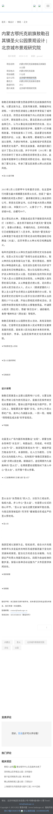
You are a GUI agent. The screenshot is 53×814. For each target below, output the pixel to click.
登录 (20, 733)
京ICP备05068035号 (12, 811)
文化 (6, 648)
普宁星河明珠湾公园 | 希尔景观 (17, 777)
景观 (19, 22)
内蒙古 (7, 642)
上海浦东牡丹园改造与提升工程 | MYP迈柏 (22, 787)
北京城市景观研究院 (27, 78)
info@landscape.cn (26, 804)
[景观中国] (11, 6)
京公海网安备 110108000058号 (36, 811)
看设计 (11, 22)
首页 (3, 22)
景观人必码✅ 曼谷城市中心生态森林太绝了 (22, 767)
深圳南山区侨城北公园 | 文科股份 (18, 772)
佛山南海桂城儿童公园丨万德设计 (18, 782)
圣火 (19, 642)
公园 (17, 648)
